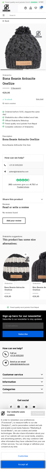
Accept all (23, 464)
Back (7, 21)
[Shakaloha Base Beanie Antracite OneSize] (16, 267)
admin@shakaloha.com (18, 172)
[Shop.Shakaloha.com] (9, 8)
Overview (39, 413)
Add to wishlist (10, 103)
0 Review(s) (16, 88)
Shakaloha (7, 75)
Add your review (14, 221)
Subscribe (23, 334)
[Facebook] (11, 407)
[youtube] (34, 407)
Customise (23, 456)
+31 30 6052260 (16, 165)
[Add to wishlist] (25, 254)
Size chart (39, 99)
